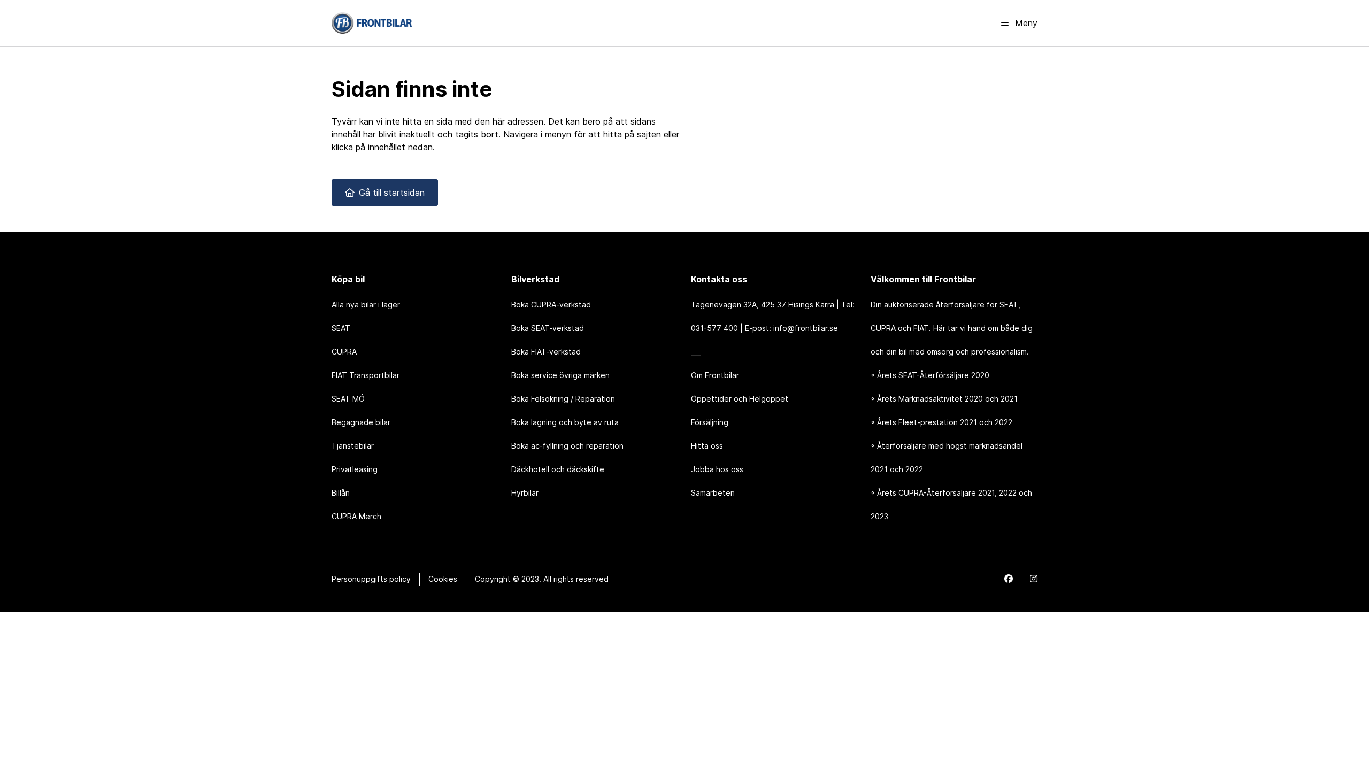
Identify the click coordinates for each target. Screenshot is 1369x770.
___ (696, 351)
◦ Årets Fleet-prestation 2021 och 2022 (941, 422)
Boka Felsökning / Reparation (563, 398)
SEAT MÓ (348, 398)
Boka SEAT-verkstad (547, 328)
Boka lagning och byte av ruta (565, 422)
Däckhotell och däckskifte (557, 469)
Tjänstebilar (353, 445)
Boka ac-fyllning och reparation (567, 445)
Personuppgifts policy (371, 578)
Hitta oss (707, 445)
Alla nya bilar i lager (366, 304)
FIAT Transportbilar (365, 375)
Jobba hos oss (717, 469)
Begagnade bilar (361, 422)
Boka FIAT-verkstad (546, 351)
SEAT (341, 328)
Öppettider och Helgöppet (739, 398)
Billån (341, 492)
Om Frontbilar (715, 375)
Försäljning (709, 422)
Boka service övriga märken (560, 375)
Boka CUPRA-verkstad (551, 304)
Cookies (442, 578)
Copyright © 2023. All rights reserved (542, 578)
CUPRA (344, 351)
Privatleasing (355, 469)
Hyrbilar (525, 492)
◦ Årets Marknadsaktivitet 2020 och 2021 (944, 398)
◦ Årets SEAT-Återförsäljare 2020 (930, 375)
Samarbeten (713, 492)
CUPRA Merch (356, 516)
